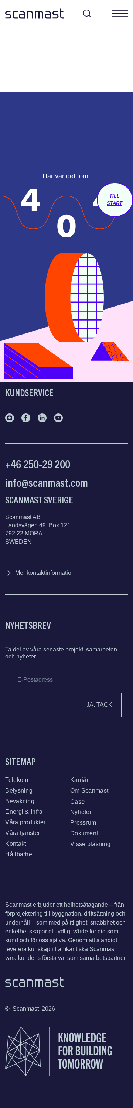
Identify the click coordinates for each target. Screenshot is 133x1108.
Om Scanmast (89, 790)
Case (77, 801)
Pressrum (83, 822)
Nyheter (81, 812)
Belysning (19, 790)
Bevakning (19, 801)
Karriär (79, 780)
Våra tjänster (22, 833)
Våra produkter (25, 822)
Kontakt (15, 843)
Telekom (16, 780)
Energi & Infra (23, 811)
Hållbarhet (19, 854)
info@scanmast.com (46, 482)
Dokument (84, 833)
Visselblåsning (90, 844)
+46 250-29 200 (37, 464)
